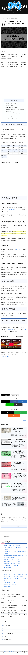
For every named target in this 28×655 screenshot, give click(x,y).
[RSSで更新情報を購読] (14, 415)
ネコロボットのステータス (10, 103)
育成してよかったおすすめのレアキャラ (13, 561)
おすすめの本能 (8, 114)
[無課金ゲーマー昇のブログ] (14, 6)
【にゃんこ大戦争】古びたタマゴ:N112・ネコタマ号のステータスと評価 (14, 601)
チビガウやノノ (9, 329)
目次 (12, 100)
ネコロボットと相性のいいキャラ (12, 118)
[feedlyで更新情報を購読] (20, 412)
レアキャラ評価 (15, 395)
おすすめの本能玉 (8, 116)
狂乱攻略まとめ (7, 567)
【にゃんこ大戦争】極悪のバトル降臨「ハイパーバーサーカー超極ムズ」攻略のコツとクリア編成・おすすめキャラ (13, 596)
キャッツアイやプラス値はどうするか (14, 113)
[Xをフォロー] (7, 412)
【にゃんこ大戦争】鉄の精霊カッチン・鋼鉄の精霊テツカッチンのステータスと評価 (13, 611)
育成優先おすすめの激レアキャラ (12, 563)
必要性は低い (9, 111)
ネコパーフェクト (12, 209)
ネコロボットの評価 (9, 105)
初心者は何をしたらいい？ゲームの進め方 (14, 576)
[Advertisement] (14, 83)
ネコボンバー (19, 249)
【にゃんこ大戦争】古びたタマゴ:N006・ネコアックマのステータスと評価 (14, 615)
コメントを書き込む (14, 526)
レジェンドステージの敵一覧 (11, 565)
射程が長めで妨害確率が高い (12, 107)
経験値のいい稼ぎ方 (9, 586)
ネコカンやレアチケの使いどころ (12, 582)
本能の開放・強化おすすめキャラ (12, 559)
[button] (18, 404)
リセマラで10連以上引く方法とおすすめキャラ (15, 574)
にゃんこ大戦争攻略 (6, 395)
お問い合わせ (3, 651)
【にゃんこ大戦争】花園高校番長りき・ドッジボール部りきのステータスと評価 (13, 606)
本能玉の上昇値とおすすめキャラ (12, 545)
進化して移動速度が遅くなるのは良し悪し (15, 109)
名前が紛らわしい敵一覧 (10, 584)
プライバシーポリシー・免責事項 (14, 651)
